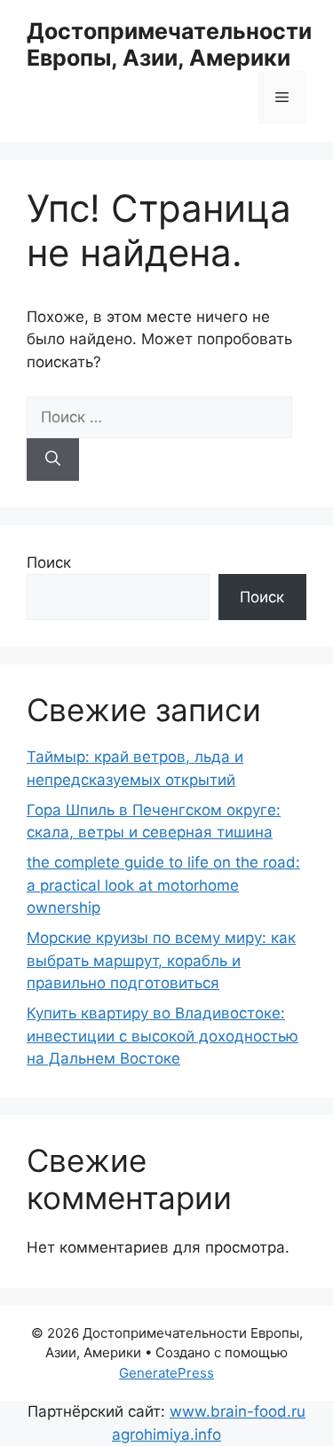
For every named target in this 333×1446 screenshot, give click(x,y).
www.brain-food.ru (237, 1411)
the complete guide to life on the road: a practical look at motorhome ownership (163, 884)
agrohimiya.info (166, 1434)
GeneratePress (166, 1372)
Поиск (49, 562)
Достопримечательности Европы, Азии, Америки (169, 44)
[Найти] (53, 459)
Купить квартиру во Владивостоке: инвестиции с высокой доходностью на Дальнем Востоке (162, 1035)
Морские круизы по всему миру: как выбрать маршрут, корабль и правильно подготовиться (161, 960)
